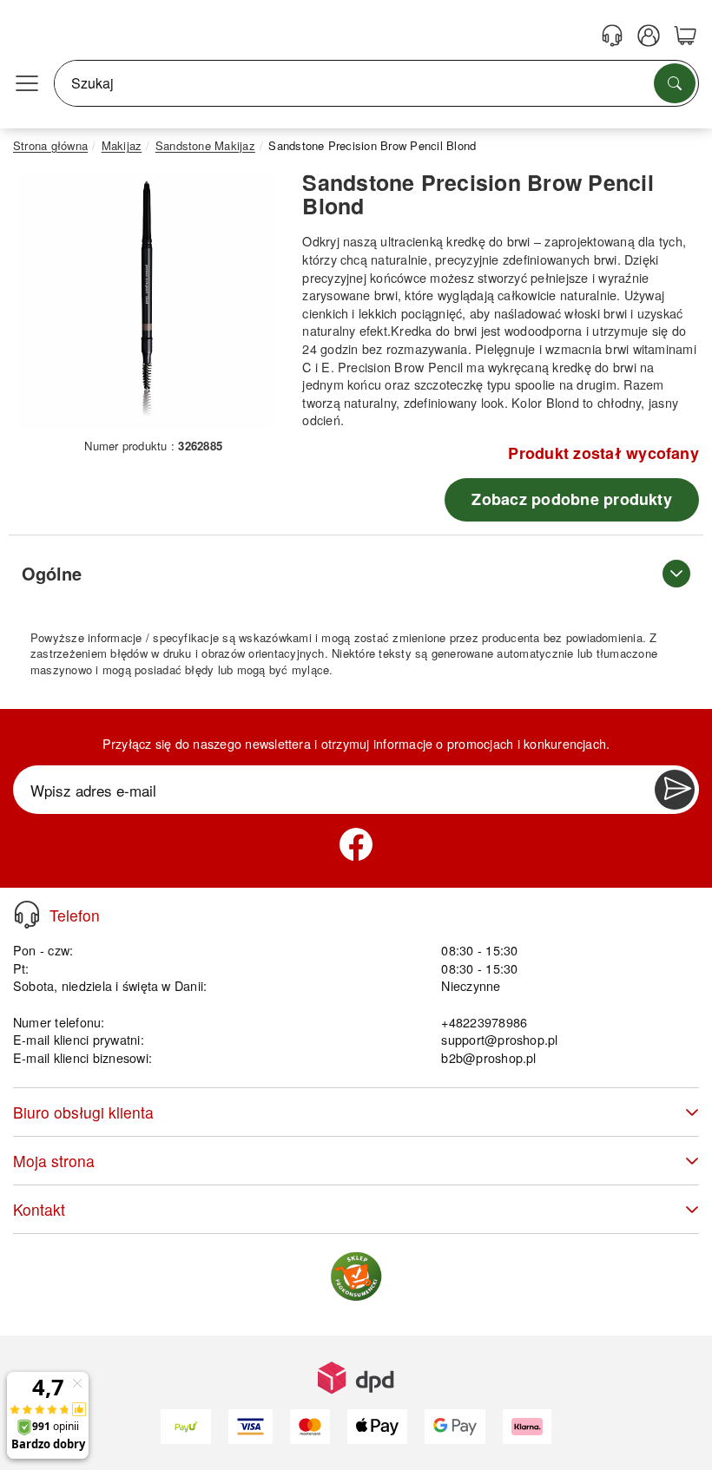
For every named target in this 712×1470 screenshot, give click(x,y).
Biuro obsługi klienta (83, 1112)
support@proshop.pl (499, 1039)
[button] (146, 300)
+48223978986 (484, 1022)
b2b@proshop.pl (488, 1057)
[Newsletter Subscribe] (675, 790)
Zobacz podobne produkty (571, 499)
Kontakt (39, 1209)
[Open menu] (27, 83)
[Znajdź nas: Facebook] (356, 844)
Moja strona (54, 1160)
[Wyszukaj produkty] (675, 83)
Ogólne (52, 573)
